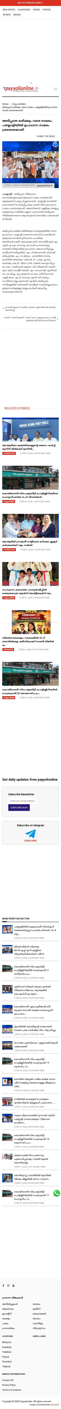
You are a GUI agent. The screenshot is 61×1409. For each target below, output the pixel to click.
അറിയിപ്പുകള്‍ (10, 1304)
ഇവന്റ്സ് (7, 1314)
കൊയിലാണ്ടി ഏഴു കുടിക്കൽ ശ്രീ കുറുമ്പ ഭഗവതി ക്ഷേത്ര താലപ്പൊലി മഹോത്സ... (33, 1010)
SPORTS (7, 15)
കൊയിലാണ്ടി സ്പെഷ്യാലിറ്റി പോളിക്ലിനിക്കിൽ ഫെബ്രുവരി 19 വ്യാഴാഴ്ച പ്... (31, 1063)
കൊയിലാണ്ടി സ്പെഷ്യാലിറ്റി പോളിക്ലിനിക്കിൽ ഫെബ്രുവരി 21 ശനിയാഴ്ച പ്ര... (31, 970)
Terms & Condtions (11, 1390)
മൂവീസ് (36, 1309)
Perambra (7, 1361)
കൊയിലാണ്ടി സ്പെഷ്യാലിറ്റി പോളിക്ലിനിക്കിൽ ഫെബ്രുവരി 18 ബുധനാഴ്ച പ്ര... (31, 1139)
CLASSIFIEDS (24, 9)
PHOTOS (47, 9)
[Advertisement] (30, 50)
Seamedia (54, 1404)
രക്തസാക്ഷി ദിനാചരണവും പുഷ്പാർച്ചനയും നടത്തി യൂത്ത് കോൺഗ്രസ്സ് (31, 1159)
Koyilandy (6, 1347)
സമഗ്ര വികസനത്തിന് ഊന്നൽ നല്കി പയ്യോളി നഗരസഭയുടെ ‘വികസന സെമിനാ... (34, 1119)
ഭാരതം (36, 1304)
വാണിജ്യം (38, 1323)
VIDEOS (36, 9)
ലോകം (37, 1318)
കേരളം (6, 1318)
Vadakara (6, 1352)
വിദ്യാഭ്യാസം (39, 1328)
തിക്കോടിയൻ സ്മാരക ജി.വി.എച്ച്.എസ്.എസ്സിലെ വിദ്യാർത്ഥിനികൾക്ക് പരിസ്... (29, 950)
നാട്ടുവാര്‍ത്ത (18, 104)
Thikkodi (6, 1366)
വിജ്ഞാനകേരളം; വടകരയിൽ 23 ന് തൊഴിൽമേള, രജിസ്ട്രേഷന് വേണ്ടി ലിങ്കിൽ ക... (28, 642)
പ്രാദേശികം (8, 1328)
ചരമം (5, 1323)
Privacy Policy (9, 1385)
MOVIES (17, 15)
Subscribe (30, 840)
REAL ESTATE (9, 9)
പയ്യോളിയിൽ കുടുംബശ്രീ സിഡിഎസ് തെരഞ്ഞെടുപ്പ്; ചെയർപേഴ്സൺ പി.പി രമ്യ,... (35, 931)
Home (5, 104)
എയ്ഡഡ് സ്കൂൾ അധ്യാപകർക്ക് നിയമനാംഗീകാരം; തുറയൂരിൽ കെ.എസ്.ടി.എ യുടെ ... (32, 990)
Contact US (7, 1380)
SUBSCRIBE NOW (19, 807)
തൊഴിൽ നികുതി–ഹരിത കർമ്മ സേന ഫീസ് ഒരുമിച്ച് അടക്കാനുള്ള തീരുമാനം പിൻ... (35, 1083)
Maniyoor (6, 1342)
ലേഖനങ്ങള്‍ (39, 1314)
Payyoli (5, 1356)
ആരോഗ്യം (8, 1309)
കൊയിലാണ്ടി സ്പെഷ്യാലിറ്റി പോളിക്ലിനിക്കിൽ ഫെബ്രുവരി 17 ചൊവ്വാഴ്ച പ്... (31, 1196)
